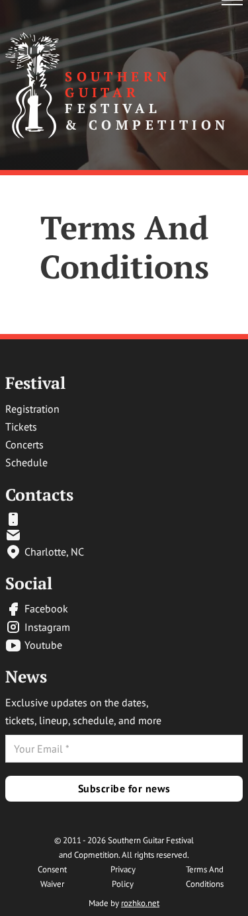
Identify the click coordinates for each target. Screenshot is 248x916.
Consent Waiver (52, 877)
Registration (32, 408)
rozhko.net (140, 903)
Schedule (26, 462)
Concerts (24, 444)
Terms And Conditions (205, 877)
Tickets (21, 426)
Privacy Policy (123, 877)
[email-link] (44, 519)
